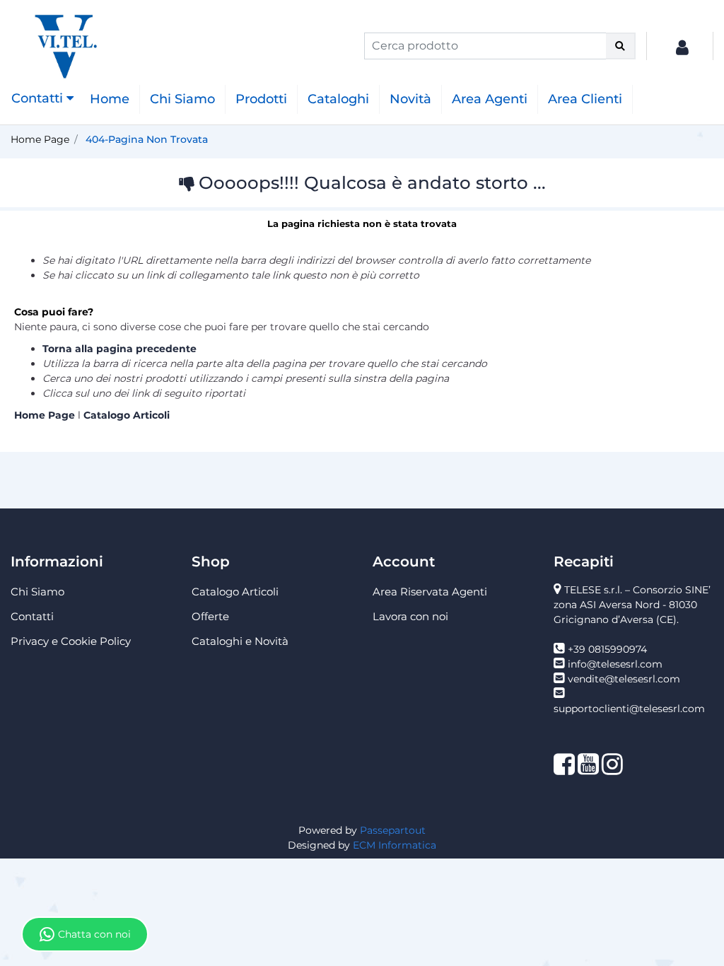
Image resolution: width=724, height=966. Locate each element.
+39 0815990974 (607, 649)
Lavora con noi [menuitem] (410, 616)
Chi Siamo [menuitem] (182, 99)
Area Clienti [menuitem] (585, 99)
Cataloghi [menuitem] (338, 99)
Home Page (40, 139)
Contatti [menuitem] (32, 616)
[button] (621, 46)
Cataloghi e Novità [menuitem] (240, 641)
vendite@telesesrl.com (624, 679)
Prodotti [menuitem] (261, 99)
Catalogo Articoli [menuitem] (235, 591)
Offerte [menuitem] (210, 616)
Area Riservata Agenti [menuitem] (430, 591)
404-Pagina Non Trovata (147, 139)
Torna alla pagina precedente (119, 348)
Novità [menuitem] (410, 99)
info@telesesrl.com (615, 664)
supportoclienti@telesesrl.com (629, 708)
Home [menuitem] (109, 99)
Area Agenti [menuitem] (489, 99)
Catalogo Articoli (126, 415)
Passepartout (393, 830)
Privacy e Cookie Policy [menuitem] (71, 641)
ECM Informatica (394, 845)
